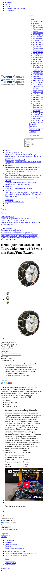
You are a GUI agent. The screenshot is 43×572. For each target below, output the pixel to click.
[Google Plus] (11, 383)
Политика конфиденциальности (16, 555)
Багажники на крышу (12, 167)
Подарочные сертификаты (14, 548)
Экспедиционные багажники (15, 183)
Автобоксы (37, 46)
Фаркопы (36, 23)
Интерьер (36, 95)
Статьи (31, 128)
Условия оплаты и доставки (15, 551)
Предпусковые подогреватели (15, 236)
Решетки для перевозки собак (15, 198)
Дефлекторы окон (16, 194)
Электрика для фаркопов (21, 154)
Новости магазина (9, 523)
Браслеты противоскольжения (30, 175)
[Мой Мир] (9, 383)
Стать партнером (11, 544)
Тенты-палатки (31, 236)
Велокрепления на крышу (28, 169)
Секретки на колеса (12, 175)
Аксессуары (37, 59)
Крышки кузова (20, 162)
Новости (8, 546)
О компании (38, 128)
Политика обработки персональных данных (20, 553)
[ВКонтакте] (2, 383)
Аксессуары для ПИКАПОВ (15, 160)
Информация (5, 535)
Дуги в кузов (37, 36)
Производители (10, 563)
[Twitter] (4, 383)
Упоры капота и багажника (15, 234)
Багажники (37, 42)
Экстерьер (36, 101)
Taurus (25, 464)
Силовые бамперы (23, 184)
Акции (7, 150)
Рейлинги (36, 111)
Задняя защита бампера (25, 156)
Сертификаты (10, 565)
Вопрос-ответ (10, 561)
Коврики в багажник (12, 188)
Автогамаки (37, 118)
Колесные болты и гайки (14, 179)
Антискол (36, 103)
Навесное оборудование (13, 152)
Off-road (36, 88)
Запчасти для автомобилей (14, 202)
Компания (4, 533)
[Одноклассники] (7, 383)
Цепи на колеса (33, 177)
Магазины (8, 542)
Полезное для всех (11, 173)
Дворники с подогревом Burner (16, 177)
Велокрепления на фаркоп (14, 171)
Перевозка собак (11, 196)
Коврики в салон (26, 188)
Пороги (35, 31)
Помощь (4, 537)
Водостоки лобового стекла (22, 192)
